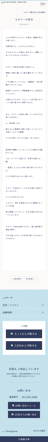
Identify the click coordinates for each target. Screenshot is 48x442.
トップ (26, 12)
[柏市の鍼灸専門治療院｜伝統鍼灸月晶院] (13, 2)
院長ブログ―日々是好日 (37, 12)
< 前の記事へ (17, 279)
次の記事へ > (31, 279)
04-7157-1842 (29, 397)
